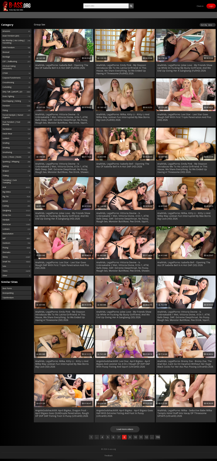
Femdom (6, 105)
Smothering (7, 152)
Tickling (6, 175)
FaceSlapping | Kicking (12, 101)
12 (146, 437)
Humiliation (7, 129)
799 (158, 437)
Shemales (6, 252)
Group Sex (7, 215)
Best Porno (7, 288)
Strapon (6, 171)
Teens (5, 271)
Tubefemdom (8, 297)
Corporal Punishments (12, 78)
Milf (4, 238)
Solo (4, 266)
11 (141, 437)
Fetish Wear (7, 133)
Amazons (6, 31)
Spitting (6, 166)
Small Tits (6, 261)
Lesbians (6, 229)
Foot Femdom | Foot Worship (11, 123)
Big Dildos (7, 192)
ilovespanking (8, 293)
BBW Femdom (9, 47)
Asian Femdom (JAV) (11, 36)
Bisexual (6, 52)
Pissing (5, 247)
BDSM (5, 201)
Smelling (6, 143)
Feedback (109, 455)
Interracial (7, 224)
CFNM (5, 73)
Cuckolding (7, 87)
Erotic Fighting (8, 96)
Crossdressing (8, 82)
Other (5, 275)
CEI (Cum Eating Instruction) (9, 67)
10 (135, 437)
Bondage (6, 57)
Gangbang (7, 210)
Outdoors (6, 243)
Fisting (5, 110)
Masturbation (8, 233)
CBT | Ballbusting (10, 61)
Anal (4, 187)
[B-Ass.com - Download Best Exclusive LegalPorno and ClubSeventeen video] (16, 6)
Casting (6, 206)
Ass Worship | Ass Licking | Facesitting (14, 41)
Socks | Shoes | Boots (12, 157)
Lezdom (6, 138)
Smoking (6, 147)
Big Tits (6, 196)
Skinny (5, 257)
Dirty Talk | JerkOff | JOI (12, 91)
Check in (200, 6)
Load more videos (125, 429)
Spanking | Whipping (11, 161)
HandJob (6, 220)
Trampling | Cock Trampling (10, 181)
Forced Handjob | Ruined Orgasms (13, 116)
